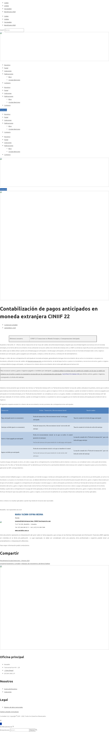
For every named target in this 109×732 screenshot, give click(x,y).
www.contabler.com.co (22, 530)
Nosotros (7, 65)
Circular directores (14, 80)
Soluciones (7, 71)
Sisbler (6, 3)
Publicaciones (8, 74)
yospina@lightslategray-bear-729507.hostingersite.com (33, 521)
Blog (10, 77)
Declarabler (8, 9)
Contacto (7, 83)
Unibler (6, 6)
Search (2, 30)
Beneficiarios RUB (10, 12)
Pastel (6, 68)
